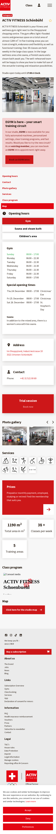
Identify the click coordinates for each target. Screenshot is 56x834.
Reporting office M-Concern (16, 763)
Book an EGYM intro (19, 159)
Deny (28, 818)
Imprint (7, 753)
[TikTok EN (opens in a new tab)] (15, 635)
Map (4, 206)
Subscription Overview (14, 685)
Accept (28, 810)
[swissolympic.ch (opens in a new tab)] (23, 778)
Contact (6, 182)
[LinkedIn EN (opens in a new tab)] (20, 635)
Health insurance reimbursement (18, 716)
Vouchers (8, 719)
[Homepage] (5, 5)
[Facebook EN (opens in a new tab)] (6, 635)
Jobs (6, 667)
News (6, 670)
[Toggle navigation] (50, 5)
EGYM (22, 131)
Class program (10, 200)
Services (6, 193)
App (6, 698)
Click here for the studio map (21, 609)
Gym (28, 221)
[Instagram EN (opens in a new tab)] (11, 635)
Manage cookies (11, 760)
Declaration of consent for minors (18, 701)
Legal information (12, 757)
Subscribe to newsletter (14, 729)
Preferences (28, 826)
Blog (6, 673)
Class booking (10, 692)
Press (6, 723)
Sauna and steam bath (28, 228)
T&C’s (6, 744)
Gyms (6, 688)
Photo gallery (9, 188)
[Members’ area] (39, 5)
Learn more (31, 801)
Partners (8, 726)
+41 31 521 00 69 (28, 378)
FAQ (6, 713)
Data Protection (11, 750)
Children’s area (28, 236)
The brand (8, 664)
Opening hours (10, 176)
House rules (9, 747)
